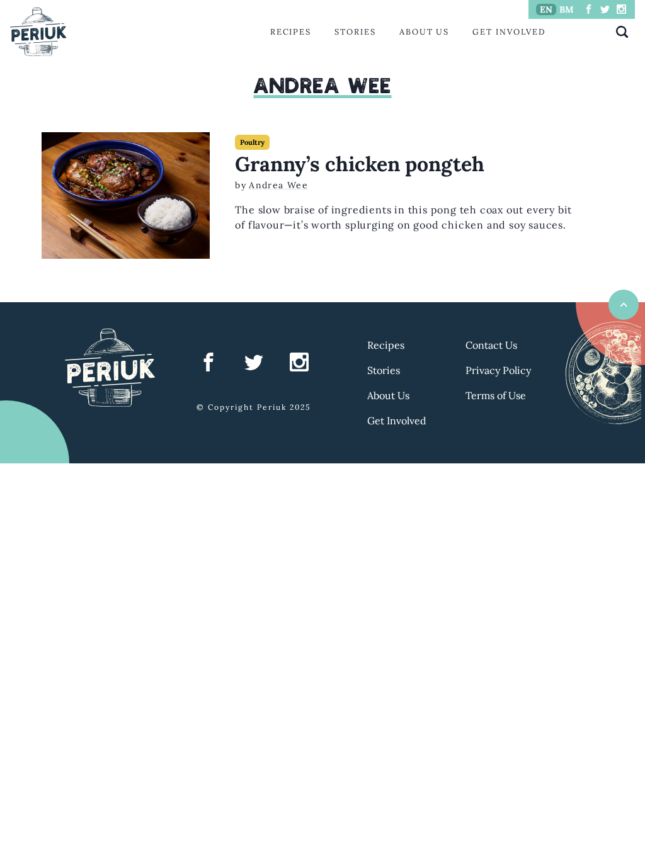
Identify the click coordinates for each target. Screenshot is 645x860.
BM (566, 9)
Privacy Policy (498, 370)
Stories (354, 31)
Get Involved (508, 31)
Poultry (252, 142)
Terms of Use (495, 395)
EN (546, 9)
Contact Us (491, 345)
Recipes (290, 31)
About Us (424, 31)
